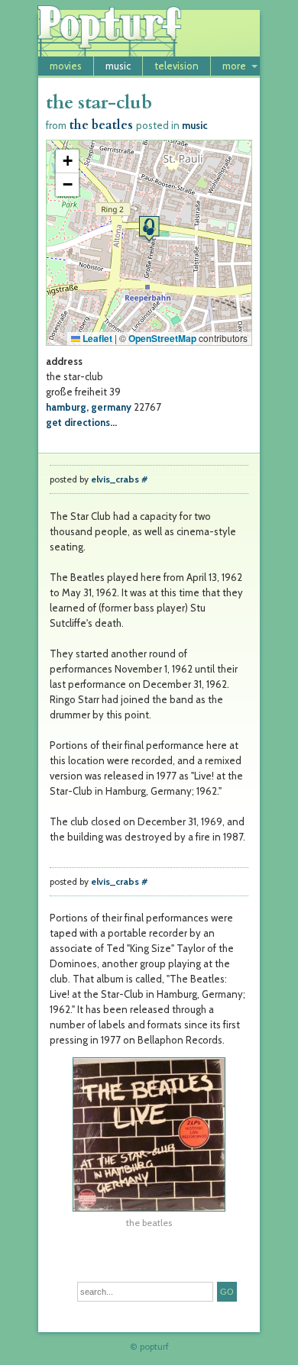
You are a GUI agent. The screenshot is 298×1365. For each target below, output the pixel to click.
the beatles (101, 125)
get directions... (81, 422)
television (176, 66)
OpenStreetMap (162, 338)
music (118, 66)
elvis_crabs (115, 479)
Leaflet (96, 338)
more (234, 66)
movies (66, 66)
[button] (149, 229)
